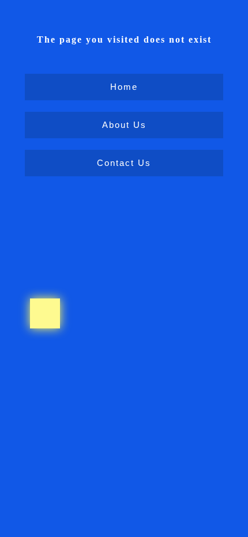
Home (124, 87)
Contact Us (124, 163)
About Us (124, 125)
